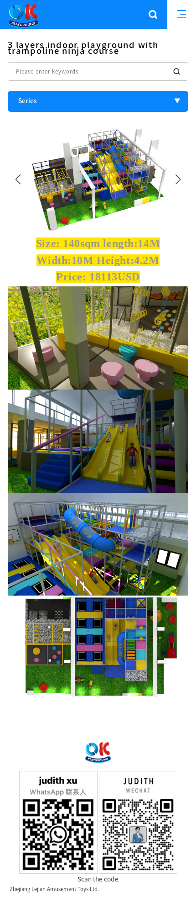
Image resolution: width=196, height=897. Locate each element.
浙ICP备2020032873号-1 (130, 889)
